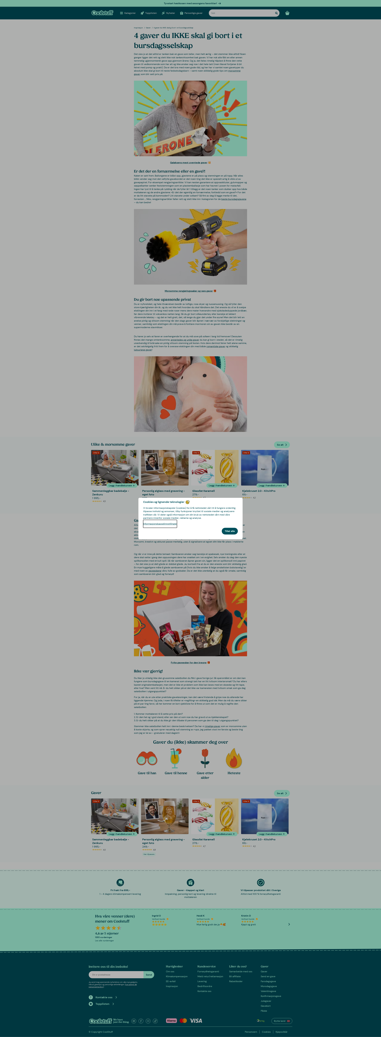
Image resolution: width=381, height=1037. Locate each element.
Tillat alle (230, 531)
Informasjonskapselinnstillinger (160, 523)
